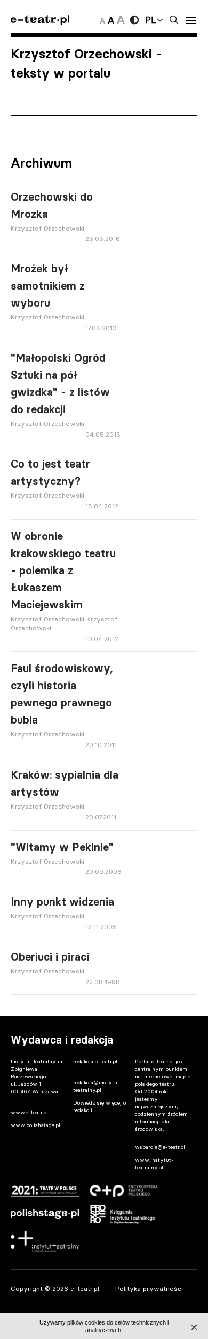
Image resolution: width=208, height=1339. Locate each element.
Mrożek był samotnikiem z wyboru (48, 285)
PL (150, 19)
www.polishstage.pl (35, 1125)
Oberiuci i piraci (50, 956)
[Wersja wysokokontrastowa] (134, 19)
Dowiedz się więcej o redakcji (99, 1106)
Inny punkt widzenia (62, 901)
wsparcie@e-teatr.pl (160, 1147)
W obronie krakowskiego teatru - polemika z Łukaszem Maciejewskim (63, 570)
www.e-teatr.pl (29, 1112)
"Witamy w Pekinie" (62, 847)
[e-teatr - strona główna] (40, 20)
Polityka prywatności (149, 1288)
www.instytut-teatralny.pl (154, 1164)
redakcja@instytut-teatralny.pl (97, 1086)
